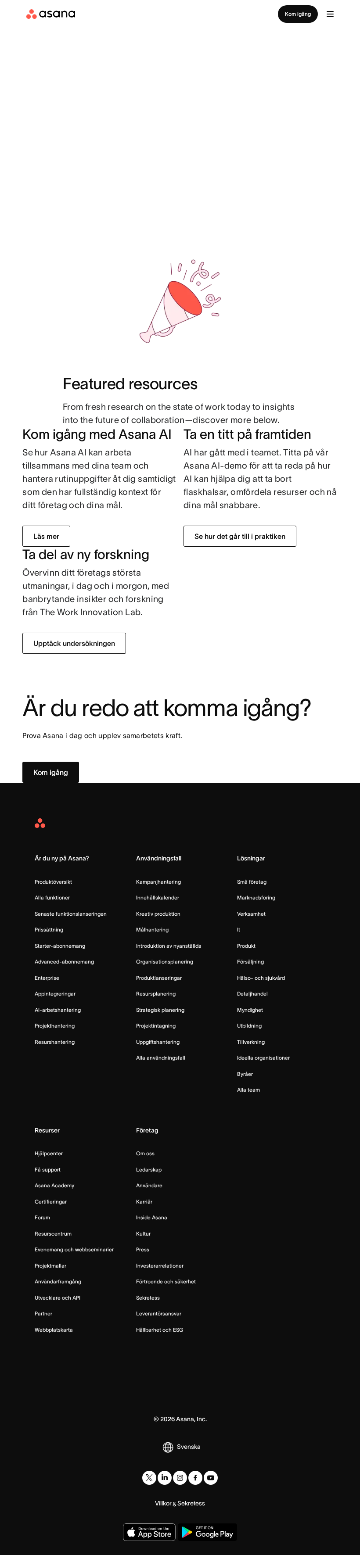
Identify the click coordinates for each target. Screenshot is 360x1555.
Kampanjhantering (158, 882)
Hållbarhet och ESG (159, 1330)
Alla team (248, 1090)
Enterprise (47, 978)
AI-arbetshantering (58, 1010)
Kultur (143, 1233)
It (238, 929)
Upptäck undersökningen (74, 643)
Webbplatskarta (54, 1330)
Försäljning (250, 961)
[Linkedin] (165, 1478)
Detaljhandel (252, 993)
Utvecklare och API (57, 1298)
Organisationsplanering (164, 961)
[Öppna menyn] (330, 14)
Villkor (163, 1503)
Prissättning (49, 929)
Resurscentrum (53, 1233)
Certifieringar (51, 1201)
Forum (42, 1217)
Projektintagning (156, 1025)
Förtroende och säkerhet (166, 1281)
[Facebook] (195, 1478)
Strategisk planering (160, 1010)
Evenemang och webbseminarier (74, 1249)
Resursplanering (156, 993)
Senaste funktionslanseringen (71, 914)
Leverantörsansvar (158, 1313)
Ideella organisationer (263, 1058)
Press (142, 1249)
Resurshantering (55, 1042)
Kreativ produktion (158, 914)
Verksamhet (251, 914)
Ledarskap (149, 1169)
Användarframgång (58, 1281)
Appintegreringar (55, 993)
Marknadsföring (256, 897)
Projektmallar (50, 1265)
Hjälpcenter (49, 1153)
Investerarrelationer (160, 1265)
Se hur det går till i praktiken (239, 536)
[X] (149, 1478)
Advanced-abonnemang (64, 961)
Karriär (144, 1201)
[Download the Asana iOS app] (149, 1532)
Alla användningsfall (160, 1058)
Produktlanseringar (159, 978)
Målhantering (152, 929)
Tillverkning (251, 1042)
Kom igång (298, 14)
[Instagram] (180, 1478)
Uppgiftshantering (158, 1042)
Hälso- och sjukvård (261, 978)
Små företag (251, 882)
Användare (149, 1185)
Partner (43, 1313)
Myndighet (250, 1010)
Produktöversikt (53, 882)
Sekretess (148, 1298)
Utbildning (249, 1025)
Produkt (246, 946)
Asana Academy (54, 1185)
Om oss (145, 1153)
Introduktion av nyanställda (169, 946)
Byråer (245, 1074)
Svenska (189, 1446)
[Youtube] (211, 1478)
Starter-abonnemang (60, 946)
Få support (48, 1169)
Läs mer (46, 536)
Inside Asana (151, 1217)
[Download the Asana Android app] (207, 1532)
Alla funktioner (52, 897)
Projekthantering (55, 1025)
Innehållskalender (157, 897)
